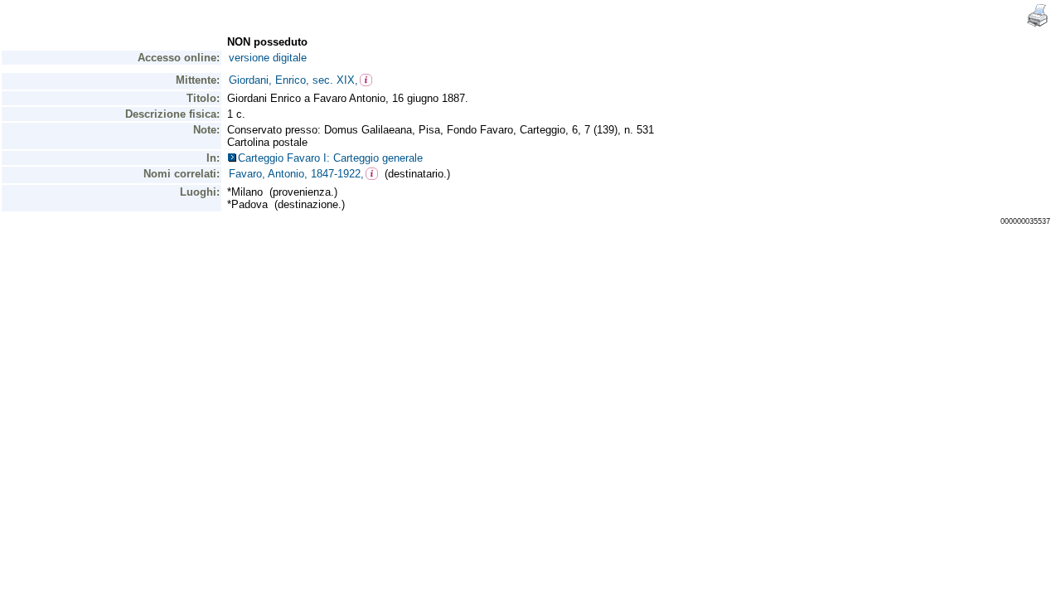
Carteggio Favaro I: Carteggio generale (333, 158)
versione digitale (268, 57)
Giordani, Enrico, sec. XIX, (293, 80)
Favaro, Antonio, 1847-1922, (296, 173)
